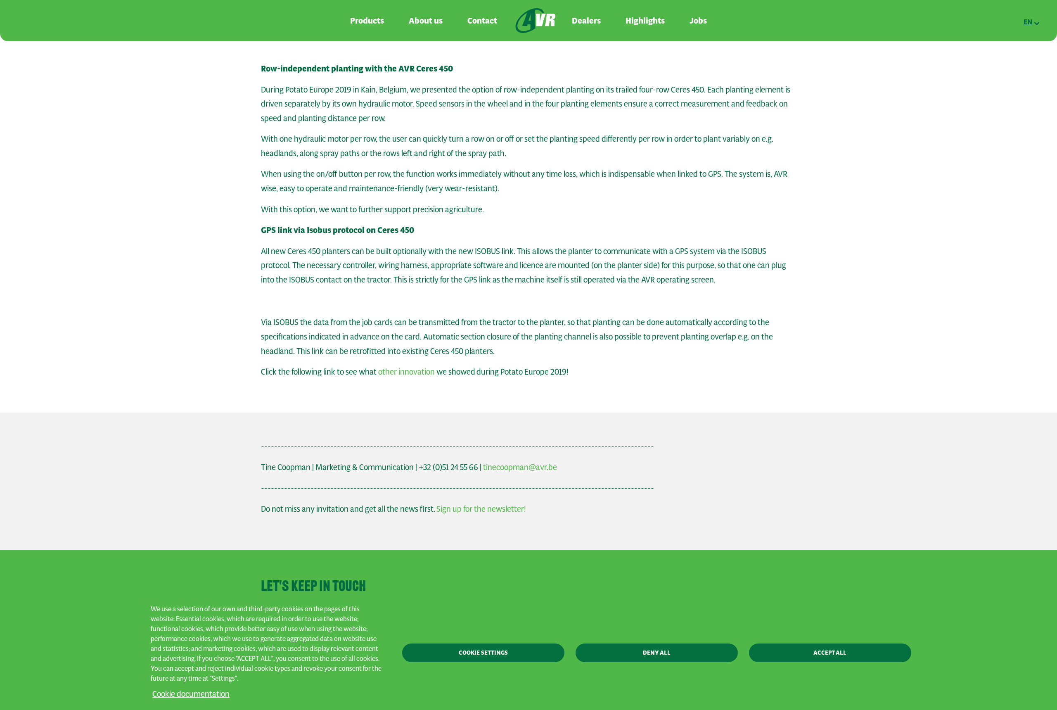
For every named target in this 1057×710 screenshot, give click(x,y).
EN (1028, 21)
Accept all (829, 652)
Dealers (586, 20)
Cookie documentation (191, 694)
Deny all (657, 652)
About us (426, 20)
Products (367, 20)
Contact (482, 20)
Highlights (645, 20)
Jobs (698, 20)
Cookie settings (483, 652)
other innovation (406, 371)
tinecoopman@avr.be (520, 467)
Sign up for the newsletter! (481, 508)
